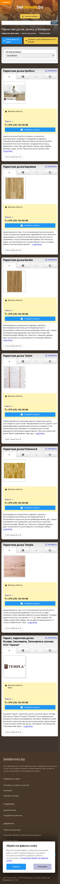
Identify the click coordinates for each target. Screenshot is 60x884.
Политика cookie (10, 840)
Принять (16, 867)
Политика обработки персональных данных (22, 835)
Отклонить (42, 867)
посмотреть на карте (12, 40)
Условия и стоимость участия (16, 785)
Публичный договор (12, 830)
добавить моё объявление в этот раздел (42, 40)
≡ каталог (5, 2)
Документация (9, 810)
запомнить (52, 70)
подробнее (7, 151)
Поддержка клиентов (12, 815)
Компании (7, 790)
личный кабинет (31, 16)
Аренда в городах (11, 796)
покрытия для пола (10, 33)
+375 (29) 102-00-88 (17, 125)
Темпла (8, 121)
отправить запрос (32, 130)
